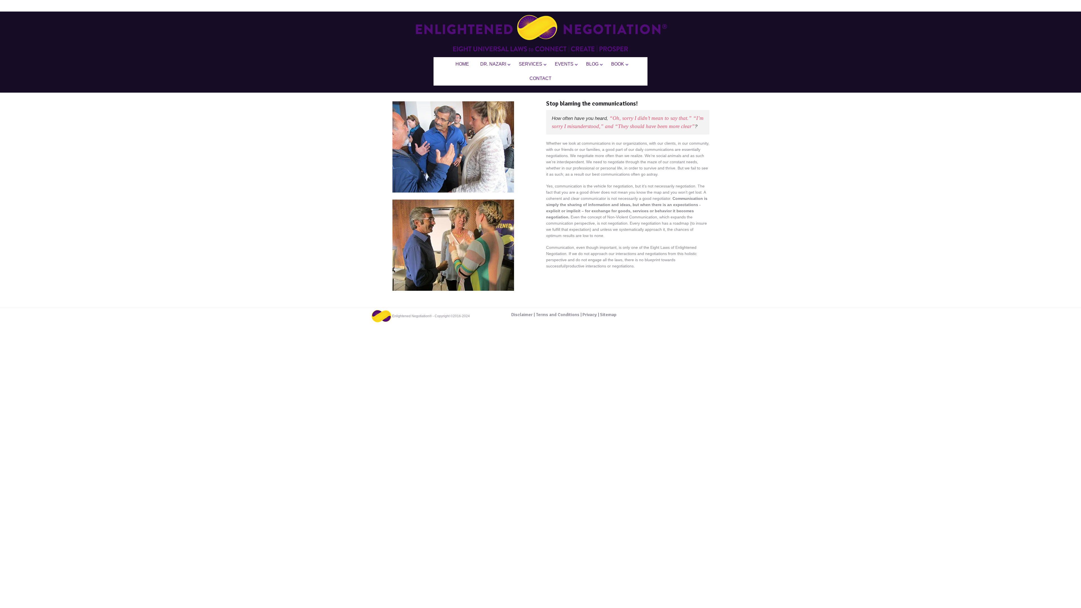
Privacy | (590, 315)
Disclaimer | (523, 315)
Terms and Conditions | (559, 315)
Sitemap (608, 315)
